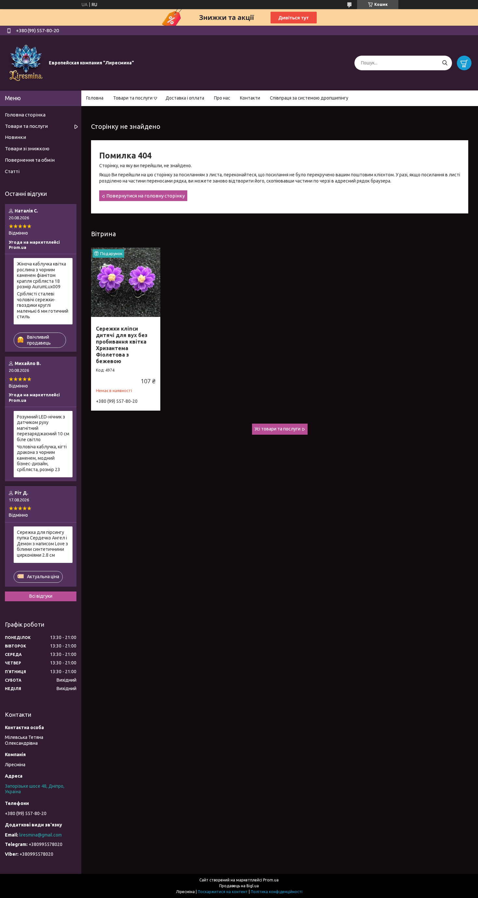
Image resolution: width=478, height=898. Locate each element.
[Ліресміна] (26, 62)
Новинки (15, 137)
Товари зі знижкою (27, 148)
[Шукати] (444, 63)
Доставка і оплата (185, 98)
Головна (94, 98)
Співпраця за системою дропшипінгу (309, 98)
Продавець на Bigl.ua (239, 886)
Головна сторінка (25, 114)
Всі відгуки (40, 596)
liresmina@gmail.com (40, 834)
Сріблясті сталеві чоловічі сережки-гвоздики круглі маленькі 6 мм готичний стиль (42, 305)
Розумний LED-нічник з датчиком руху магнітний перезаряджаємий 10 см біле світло (43, 428)
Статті (12, 171)
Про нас (222, 98)
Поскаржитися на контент (223, 892)
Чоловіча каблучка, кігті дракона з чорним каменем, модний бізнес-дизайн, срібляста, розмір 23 (42, 458)
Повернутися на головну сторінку (145, 195)
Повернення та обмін (30, 160)
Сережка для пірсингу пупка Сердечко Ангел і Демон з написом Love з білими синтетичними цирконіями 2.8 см (42, 544)
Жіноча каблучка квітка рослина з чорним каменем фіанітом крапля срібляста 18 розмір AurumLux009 (41, 275)
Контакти (250, 98)
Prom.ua (271, 880)
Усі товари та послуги (277, 428)
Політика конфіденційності (276, 892)
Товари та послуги (133, 98)
